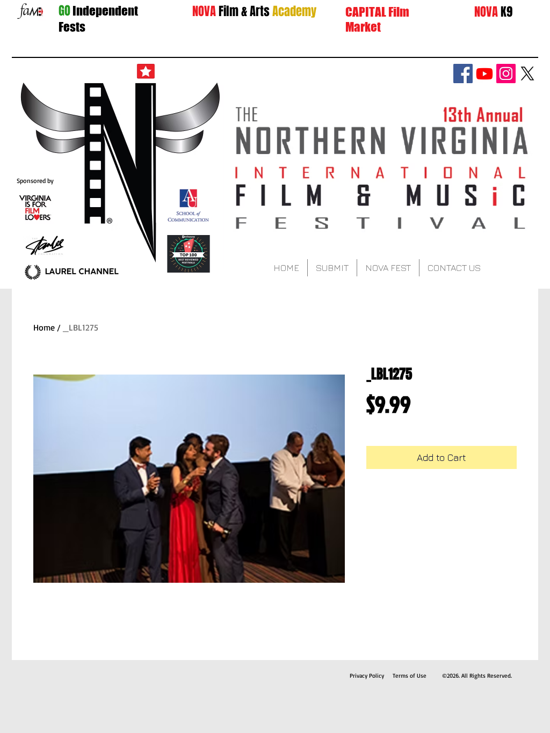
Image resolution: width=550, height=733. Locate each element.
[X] (527, 73)
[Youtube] (484, 73)
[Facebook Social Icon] (463, 73)
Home (44, 327)
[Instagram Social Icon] (506, 73)
